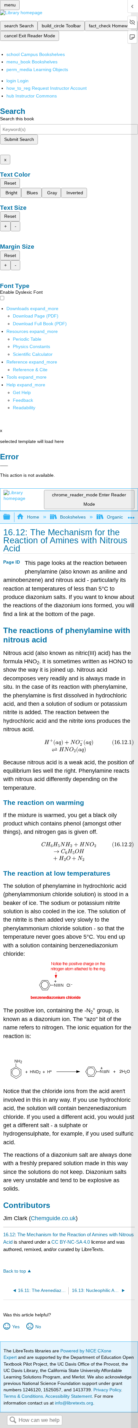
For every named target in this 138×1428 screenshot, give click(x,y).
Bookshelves (73, 517)
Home (33, 517)
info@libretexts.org (73, 1402)
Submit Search (19, 139)
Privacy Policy (107, 1389)
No (38, 1326)
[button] (23, 400)
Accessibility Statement (68, 1396)
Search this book (17, 118)
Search (13, 1420)
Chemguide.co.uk (53, 1218)
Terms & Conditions (23, 1396)
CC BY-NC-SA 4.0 (70, 1242)
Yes (15, 1326)
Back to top (14, 1271)
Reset (10, 183)
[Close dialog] (4, 465)
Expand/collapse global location (131, 515)
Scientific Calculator (33, 354)
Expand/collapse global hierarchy (11, 517)
